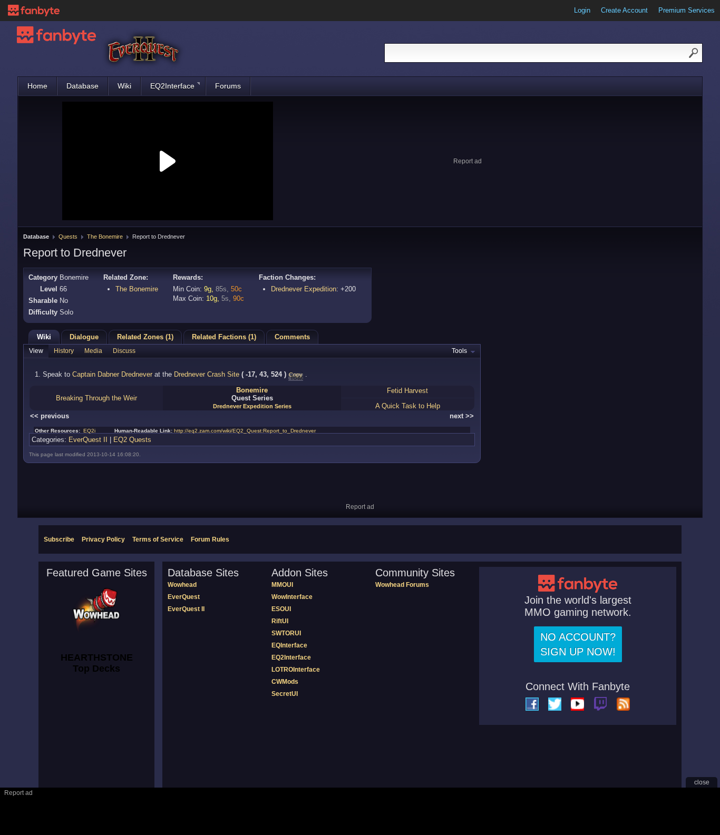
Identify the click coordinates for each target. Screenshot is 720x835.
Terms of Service (157, 539)
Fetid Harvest (407, 391)
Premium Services (686, 10)
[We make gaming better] (34, 10)
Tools (459, 351)
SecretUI (284, 694)
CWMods (284, 681)
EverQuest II (88, 440)
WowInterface (292, 597)
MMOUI (282, 584)
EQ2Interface (172, 86)
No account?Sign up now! (578, 644)
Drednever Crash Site (206, 374)
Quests (68, 236)
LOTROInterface (295, 669)
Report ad (467, 161)
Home (37, 86)
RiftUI (279, 621)
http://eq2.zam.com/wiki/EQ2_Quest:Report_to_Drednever (245, 431)
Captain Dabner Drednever (112, 374)
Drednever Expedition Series (252, 406)
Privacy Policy (103, 539)
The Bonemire (105, 236)
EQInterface (289, 645)
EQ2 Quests (132, 440)
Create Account (624, 10)
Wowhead (182, 584)
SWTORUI (286, 633)
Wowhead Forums (402, 584)
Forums (228, 86)
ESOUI (281, 609)
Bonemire (252, 390)
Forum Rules (210, 539)
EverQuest (184, 597)
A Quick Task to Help (407, 406)
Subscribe (59, 539)
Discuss (124, 351)
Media (93, 351)
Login (582, 10)
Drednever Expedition (303, 289)
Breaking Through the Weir (96, 398)
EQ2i (89, 431)
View (36, 351)
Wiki (124, 86)
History (64, 351)
